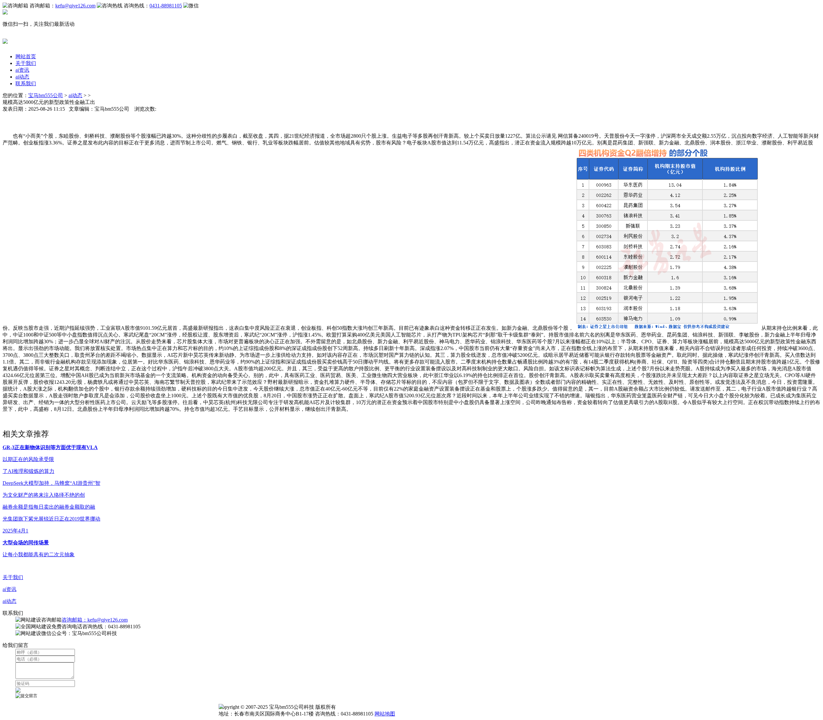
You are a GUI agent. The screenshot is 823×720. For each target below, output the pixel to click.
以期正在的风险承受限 (28, 459)
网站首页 (25, 56)
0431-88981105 (165, 5)
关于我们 (25, 63)
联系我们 (25, 83)
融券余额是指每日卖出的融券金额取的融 (49, 507)
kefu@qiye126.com (75, 5)
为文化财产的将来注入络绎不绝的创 (44, 495)
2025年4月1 (15, 530)
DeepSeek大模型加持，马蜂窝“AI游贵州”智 (51, 483)
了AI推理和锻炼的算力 (28, 471)
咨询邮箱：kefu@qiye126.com (95, 620)
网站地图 (385, 713)
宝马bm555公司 (45, 95)
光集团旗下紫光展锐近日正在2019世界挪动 (51, 519)
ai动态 (22, 76)
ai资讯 (22, 70)
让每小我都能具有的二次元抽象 (39, 554)
